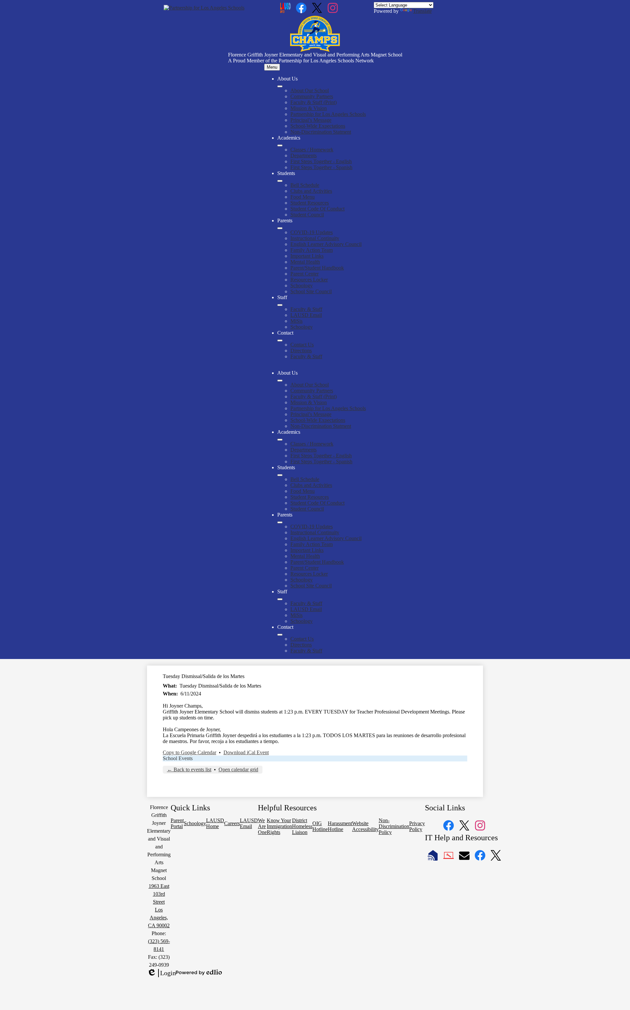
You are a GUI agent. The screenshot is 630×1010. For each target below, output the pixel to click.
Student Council (307, 214)
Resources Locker (309, 279)
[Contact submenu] (280, 340)
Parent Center (304, 273)
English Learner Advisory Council (326, 244)
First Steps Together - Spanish (321, 167)
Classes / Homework (311, 149)
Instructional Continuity (314, 238)
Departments (303, 155)
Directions (301, 350)
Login (161, 973)
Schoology (301, 285)
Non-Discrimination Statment (320, 132)
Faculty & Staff (306, 309)
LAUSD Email (306, 315)
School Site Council (311, 291)
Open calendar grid (238, 769)
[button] (280, 381)
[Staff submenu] (280, 305)
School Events (178, 758)
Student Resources (309, 203)
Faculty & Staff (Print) (313, 102)
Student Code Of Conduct (317, 208)
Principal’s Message (310, 120)
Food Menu (302, 197)
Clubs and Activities (311, 191)
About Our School (309, 90)
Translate (422, 11)
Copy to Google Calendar (189, 752)
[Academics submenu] (280, 145)
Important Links (307, 256)
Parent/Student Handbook (317, 268)
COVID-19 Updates (311, 232)
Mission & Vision (308, 108)
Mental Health (305, 262)
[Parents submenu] (280, 228)
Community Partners (311, 96)
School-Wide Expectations (317, 126)
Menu (272, 67)
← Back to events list (189, 769)
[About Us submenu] (280, 86)
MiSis (296, 321)
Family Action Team (311, 250)
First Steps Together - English (321, 161)
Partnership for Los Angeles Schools (328, 114)
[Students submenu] (280, 181)
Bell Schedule (304, 185)
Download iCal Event (246, 752)
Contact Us (302, 344)
